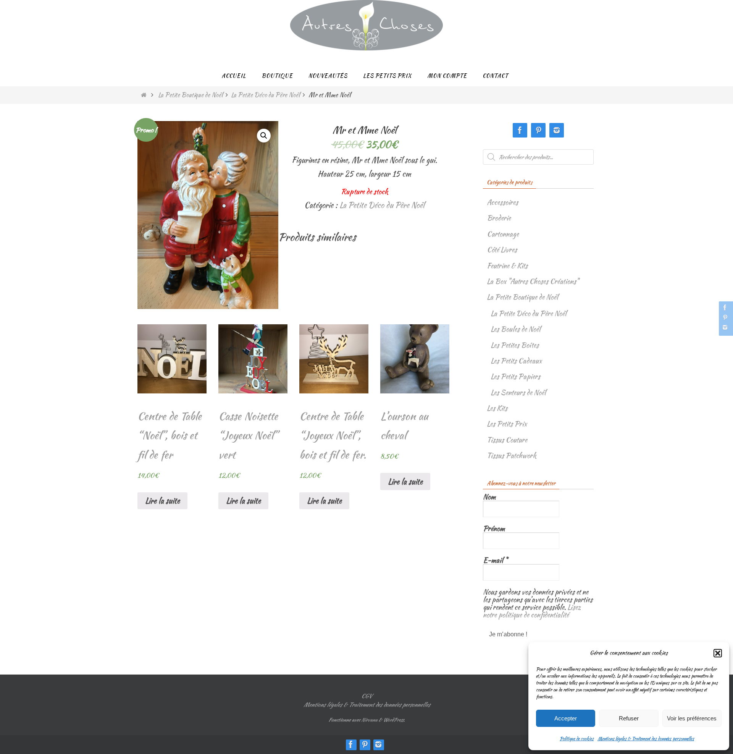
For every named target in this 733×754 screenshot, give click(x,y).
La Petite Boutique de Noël (190, 95)
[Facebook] (725, 307)
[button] (718, 653)
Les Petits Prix (507, 424)
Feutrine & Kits (507, 266)
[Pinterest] (725, 317)
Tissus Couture (507, 440)
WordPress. (394, 719)
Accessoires (502, 202)
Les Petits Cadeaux (516, 361)
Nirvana (369, 719)
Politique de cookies (577, 738)
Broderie (499, 218)
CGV (366, 696)
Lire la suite (162, 500)
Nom (489, 497)
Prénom (494, 528)
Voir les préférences (692, 718)
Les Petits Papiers (515, 376)
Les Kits (497, 408)
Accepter (565, 718)
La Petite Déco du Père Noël (265, 95)
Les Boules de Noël (516, 329)
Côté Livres (502, 249)
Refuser (629, 718)
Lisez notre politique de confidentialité (532, 611)
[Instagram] (725, 327)
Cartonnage (503, 234)
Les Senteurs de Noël (518, 392)
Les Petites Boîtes (515, 345)
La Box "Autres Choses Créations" (533, 281)
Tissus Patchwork (511, 455)
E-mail (495, 560)
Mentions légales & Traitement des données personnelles (645, 738)
